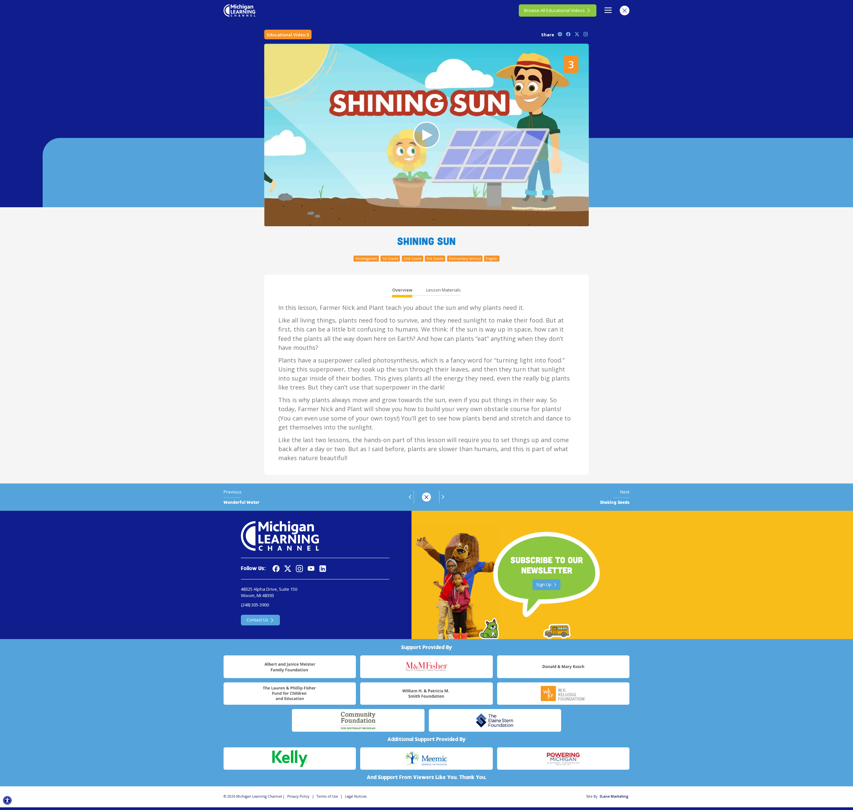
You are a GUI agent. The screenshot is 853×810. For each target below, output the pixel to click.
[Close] (624, 10)
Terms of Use (327, 796)
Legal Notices (356, 796)
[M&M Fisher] (426, 666)
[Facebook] (276, 568)
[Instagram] (299, 568)
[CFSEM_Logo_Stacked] (358, 720)
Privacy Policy (298, 796)
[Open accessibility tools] (7, 800)
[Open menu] (608, 10)
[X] (287, 568)
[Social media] (311, 568)
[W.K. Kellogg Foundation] (563, 693)
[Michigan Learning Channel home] (239, 10)
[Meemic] (426, 758)
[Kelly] (290, 758)
